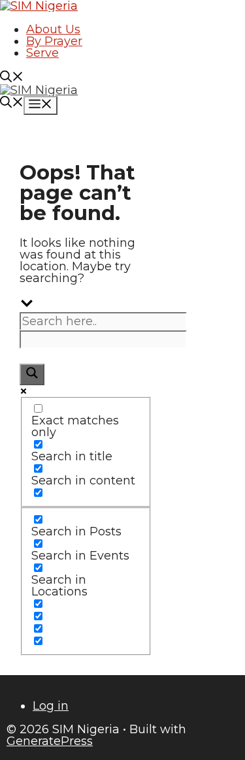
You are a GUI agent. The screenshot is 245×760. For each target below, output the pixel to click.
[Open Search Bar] (12, 78)
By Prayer (54, 41)
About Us (53, 29)
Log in (51, 706)
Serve (42, 53)
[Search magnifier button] (32, 374)
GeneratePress (50, 741)
